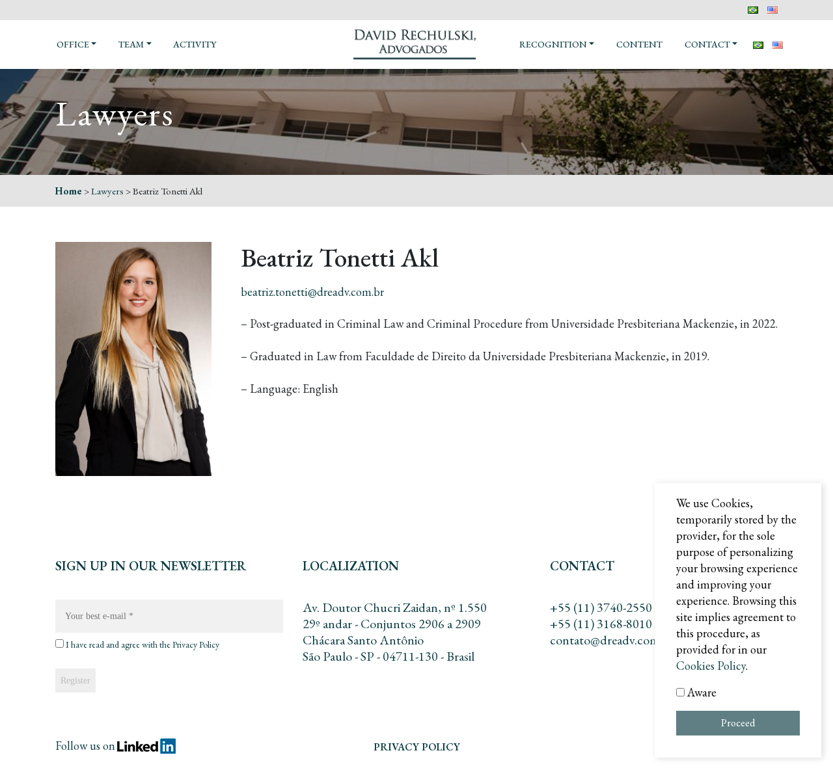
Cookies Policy (711, 665)
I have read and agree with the (141, 644)
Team (131, 44)
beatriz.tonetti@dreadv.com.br (312, 291)
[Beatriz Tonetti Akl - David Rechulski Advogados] (416, 43)
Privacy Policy (195, 644)
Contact (707, 44)
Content (639, 44)
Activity (194, 44)
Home (68, 191)
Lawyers (107, 191)
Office (73, 44)
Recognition (553, 44)
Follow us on (85, 745)
